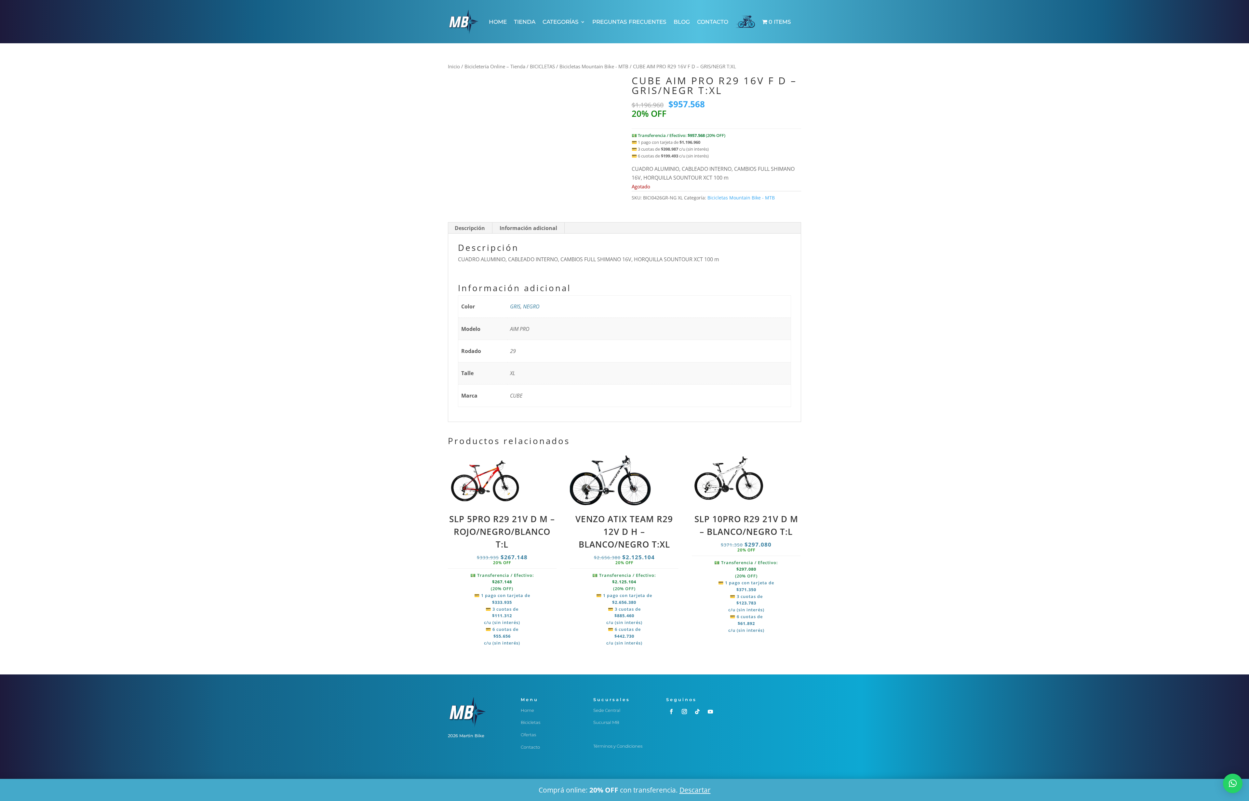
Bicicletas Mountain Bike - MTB (593, 66)
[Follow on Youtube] (710, 711)
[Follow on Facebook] (671, 711)
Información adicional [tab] (528, 228)
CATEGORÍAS (561, 22)
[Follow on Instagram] (684, 711)
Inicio (454, 66)
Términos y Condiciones (617, 746)
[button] (1232, 783)
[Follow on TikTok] (697, 711)
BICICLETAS (542, 66)
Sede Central (606, 710)
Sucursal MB (606, 722)
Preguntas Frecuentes (629, 22)
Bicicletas (530, 722)
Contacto (712, 22)
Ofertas (528, 734)
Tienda (524, 22)
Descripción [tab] (470, 228)
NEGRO (531, 306)
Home (498, 22)
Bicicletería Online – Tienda (494, 66)
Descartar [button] (695, 789)
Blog (682, 22)
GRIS (515, 306)
